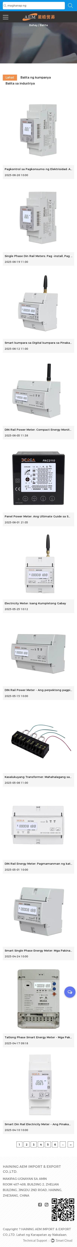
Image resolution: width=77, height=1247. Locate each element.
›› (70, 1144)
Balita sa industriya (20, 83)
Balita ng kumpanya (36, 77)
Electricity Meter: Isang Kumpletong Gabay (35, 603)
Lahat (10, 77)
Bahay (33, 25)
